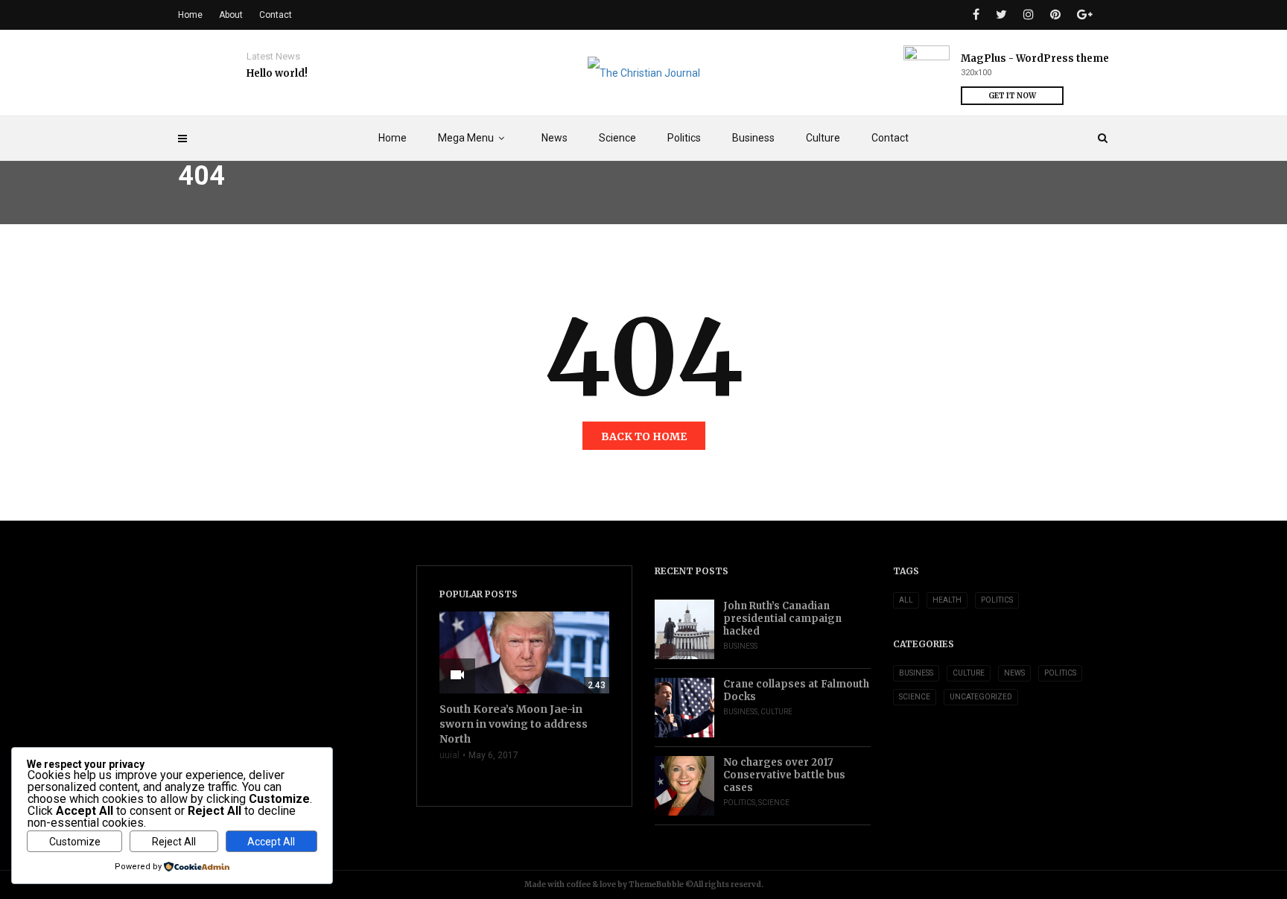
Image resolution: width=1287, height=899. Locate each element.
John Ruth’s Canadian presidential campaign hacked (782, 619)
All (906, 600)
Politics (684, 138)
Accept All (271, 842)
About (231, 15)
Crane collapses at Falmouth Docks (796, 690)
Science (617, 138)
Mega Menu (466, 138)
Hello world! (277, 73)
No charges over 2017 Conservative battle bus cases (784, 775)
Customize (75, 842)
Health (947, 600)
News (554, 138)
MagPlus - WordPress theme (1035, 58)
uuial (449, 755)
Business (753, 138)
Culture (823, 138)
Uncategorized (981, 697)
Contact (890, 138)
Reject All (174, 842)
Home (392, 138)
